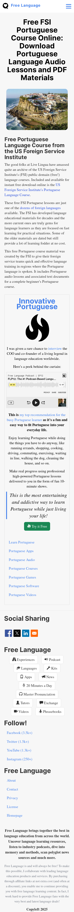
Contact (12, 789)
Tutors (25, 702)
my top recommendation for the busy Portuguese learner (36, 417)
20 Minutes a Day (39, 685)
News (49, 676)
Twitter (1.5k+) (18, 741)
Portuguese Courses (23, 568)
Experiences (25, 659)
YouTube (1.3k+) (19, 750)
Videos (23, 711)
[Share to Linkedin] (25, 633)
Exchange (50, 702)
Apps (28, 676)
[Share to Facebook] (8, 633)
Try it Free (39, 526)
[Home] (7, 5)
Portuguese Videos (22, 594)
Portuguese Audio (22, 559)
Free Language (26, 5)
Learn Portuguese (21, 542)
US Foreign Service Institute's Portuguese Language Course (32, 189)
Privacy (12, 797)
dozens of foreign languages (40, 207)
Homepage (14, 815)
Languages (28, 668)
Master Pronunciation (39, 694)
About (11, 780)
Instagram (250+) (19, 759)
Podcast (54, 659)
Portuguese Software (24, 585)
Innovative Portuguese (37, 303)
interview (55, 348)
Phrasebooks (51, 711)
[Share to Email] (34, 633)
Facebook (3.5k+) (19, 732)
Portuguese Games (22, 577)
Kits (53, 668)
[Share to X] (17, 633)
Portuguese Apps (21, 550)
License (12, 806)
